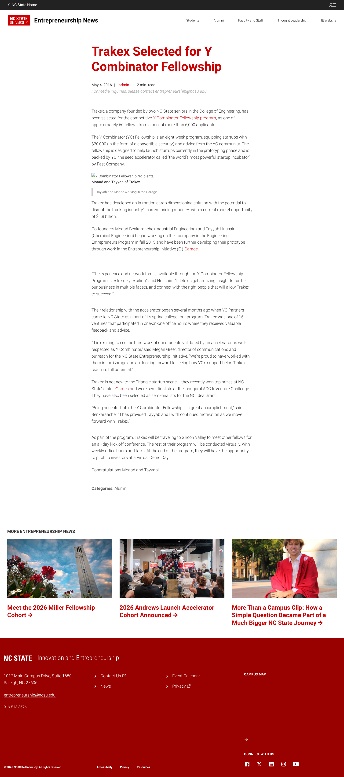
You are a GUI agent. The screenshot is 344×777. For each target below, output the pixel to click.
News (105, 686)
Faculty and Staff (250, 20)
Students (192, 20)
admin (124, 85)
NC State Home (24, 5)
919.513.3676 (15, 707)
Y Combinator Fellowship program (184, 117)
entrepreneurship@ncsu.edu (29, 695)
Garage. (191, 248)
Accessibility (104, 767)
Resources (143, 767)
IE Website (328, 20)
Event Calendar (186, 675)
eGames (121, 388)
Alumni (219, 20)
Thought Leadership (292, 20)
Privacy (124, 767)
